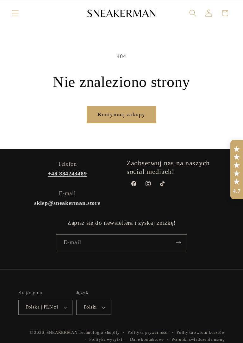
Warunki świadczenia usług (198, 339)
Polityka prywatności (148, 332)
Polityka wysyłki (105, 339)
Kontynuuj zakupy (121, 115)
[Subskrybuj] (179, 242)
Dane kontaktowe (147, 339)
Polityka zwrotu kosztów (201, 332)
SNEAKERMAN (62, 332)
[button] (15, 13)
